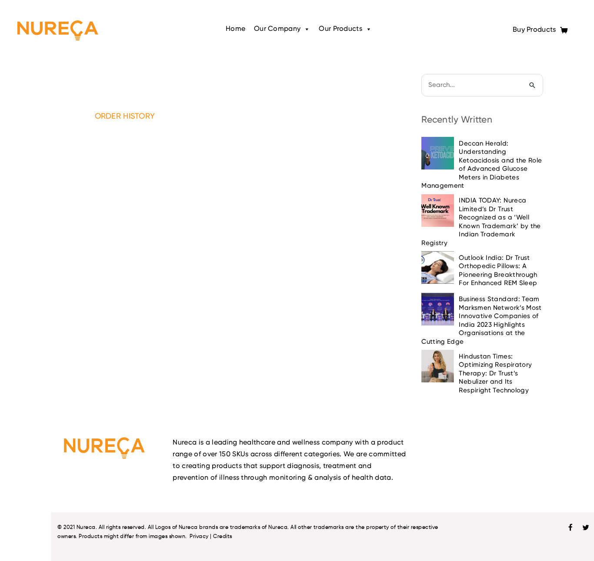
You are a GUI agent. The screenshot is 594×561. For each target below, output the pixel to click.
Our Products (340, 29)
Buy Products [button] (535, 30)
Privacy (199, 536)
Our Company (277, 29)
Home (235, 29)
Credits (222, 536)
